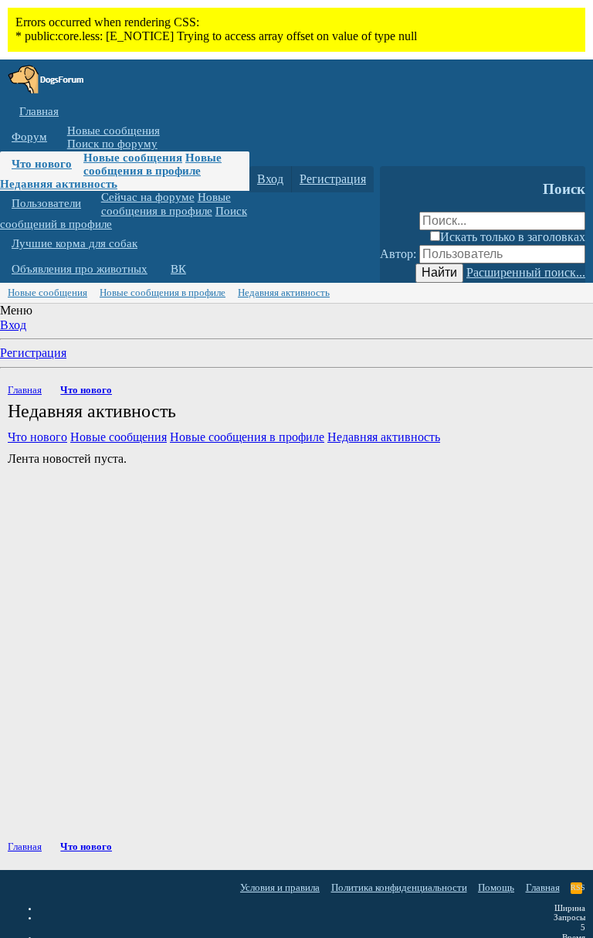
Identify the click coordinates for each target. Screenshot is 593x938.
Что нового (42, 164)
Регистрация (33, 352)
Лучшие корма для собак (74, 243)
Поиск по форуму (112, 144)
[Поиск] (395, 179)
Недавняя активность (58, 184)
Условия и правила (280, 887)
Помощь (496, 887)
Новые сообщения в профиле (152, 164)
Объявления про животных (79, 269)
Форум (29, 137)
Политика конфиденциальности (399, 887)
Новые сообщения (113, 130)
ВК (178, 269)
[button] (58, 137)
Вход (13, 324)
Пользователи (46, 203)
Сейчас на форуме (148, 197)
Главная (39, 111)
